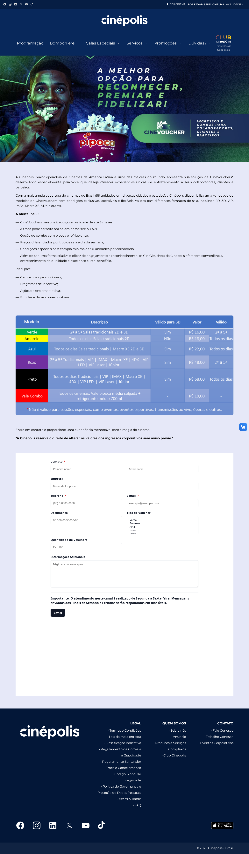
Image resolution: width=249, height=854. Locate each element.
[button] (124, 109)
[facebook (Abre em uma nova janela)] (4, 4)
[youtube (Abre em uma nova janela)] (26, 4)
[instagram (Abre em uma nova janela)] (10, 4)
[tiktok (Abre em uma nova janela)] (31, 4)
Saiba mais (223, 49)
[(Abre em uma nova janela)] (222, 825)
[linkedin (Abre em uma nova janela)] (15, 4)
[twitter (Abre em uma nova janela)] (21, 4)
